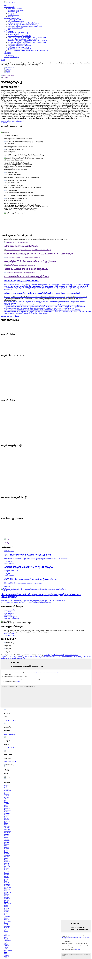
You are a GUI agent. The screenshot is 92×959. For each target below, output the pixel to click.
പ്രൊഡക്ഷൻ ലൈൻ (11, 18)
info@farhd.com (9, 633)
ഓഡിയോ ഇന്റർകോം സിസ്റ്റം (17, 44)
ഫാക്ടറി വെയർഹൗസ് (15, 28)
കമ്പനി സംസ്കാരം (14, 11)
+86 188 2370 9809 (10, 635)
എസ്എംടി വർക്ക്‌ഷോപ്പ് (16, 21)
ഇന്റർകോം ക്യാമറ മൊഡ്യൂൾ (18, 47)
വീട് (5, 5)
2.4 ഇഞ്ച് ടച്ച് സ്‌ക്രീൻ (17, 658)
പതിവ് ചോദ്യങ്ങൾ (10, 616)
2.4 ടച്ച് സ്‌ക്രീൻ (23, 656)
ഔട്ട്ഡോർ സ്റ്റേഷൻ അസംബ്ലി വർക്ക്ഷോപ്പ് (23, 24)
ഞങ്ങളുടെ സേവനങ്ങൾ (16, 10)
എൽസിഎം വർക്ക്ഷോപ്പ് (16, 20)
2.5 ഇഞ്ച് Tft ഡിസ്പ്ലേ (9, 656)
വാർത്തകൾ (8, 53)
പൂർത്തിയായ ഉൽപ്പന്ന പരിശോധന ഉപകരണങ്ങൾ (25, 26)
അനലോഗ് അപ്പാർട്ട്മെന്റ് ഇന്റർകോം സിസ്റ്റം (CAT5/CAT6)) (27, 40)
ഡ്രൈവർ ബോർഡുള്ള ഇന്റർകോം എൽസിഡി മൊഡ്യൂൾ (28, 50)
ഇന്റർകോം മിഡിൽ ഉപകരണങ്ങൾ (19, 45)
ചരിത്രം (10, 16)
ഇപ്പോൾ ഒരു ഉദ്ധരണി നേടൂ (10, 316)
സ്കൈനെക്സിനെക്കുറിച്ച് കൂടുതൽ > (13, 121)
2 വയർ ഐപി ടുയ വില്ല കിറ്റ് (18, 32)
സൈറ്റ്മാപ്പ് (47, 655)
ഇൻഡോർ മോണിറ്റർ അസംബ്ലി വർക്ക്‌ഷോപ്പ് (23, 23)
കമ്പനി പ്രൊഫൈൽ (15, 8)
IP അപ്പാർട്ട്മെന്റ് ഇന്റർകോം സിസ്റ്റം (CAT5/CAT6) (24, 39)
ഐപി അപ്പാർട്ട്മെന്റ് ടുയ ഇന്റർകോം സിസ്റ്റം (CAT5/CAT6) (27, 37)
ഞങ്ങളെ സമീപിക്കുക (11, 57)
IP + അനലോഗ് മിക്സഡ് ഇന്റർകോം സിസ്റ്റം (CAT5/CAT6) (27, 42)
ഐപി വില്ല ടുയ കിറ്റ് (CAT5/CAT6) (19, 36)
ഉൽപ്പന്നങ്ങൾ (8, 31)
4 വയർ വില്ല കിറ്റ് (14, 34)
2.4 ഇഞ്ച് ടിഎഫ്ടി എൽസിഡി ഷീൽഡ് (42, 656)
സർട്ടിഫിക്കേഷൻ (13, 15)
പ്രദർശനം (11, 13)
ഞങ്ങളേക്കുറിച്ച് (9, 7)
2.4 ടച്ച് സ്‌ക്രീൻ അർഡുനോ (65, 656)
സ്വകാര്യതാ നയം (71, 655)
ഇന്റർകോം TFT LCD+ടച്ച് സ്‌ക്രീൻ (19, 49)
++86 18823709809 (10, 761)
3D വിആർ (7, 29)
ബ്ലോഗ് (11, 55)
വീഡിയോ (7, 52)
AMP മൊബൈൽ (58, 655)
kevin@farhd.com (9, 734)
